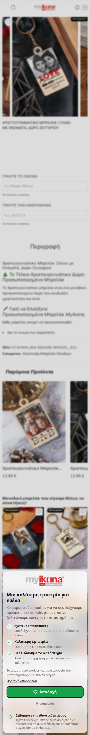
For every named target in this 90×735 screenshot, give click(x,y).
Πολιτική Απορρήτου (22, 681)
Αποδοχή (48, 692)
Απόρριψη (45, 703)
